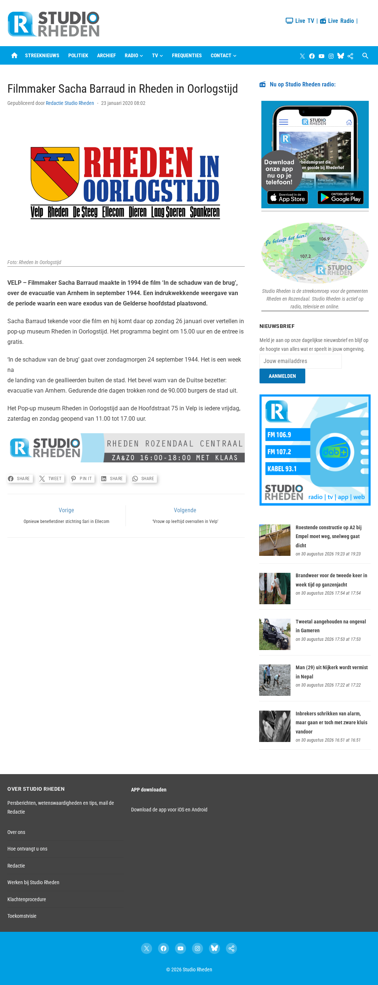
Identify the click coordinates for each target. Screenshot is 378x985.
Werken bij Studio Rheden (33, 882)
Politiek (78, 55)
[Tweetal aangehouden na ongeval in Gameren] (275, 648)
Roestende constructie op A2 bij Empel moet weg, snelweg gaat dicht (328, 536)
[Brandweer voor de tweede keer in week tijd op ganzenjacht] (275, 602)
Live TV (303, 20)
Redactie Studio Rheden (70, 103)
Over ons (16, 832)
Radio (131, 55)
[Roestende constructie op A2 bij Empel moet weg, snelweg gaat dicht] (275, 554)
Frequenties (187, 55)
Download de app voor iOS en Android (169, 810)
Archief (106, 55)
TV (155, 55)
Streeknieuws (42, 55)
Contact (221, 55)
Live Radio (340, 20)
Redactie (16, 866)
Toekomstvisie (22, 916)
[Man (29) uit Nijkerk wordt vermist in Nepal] (275, 694)
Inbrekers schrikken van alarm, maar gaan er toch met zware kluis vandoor (331, 723)
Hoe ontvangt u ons (27, 849)
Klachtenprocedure (26, 899)
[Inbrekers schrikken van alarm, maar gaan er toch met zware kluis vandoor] (275, 740)
